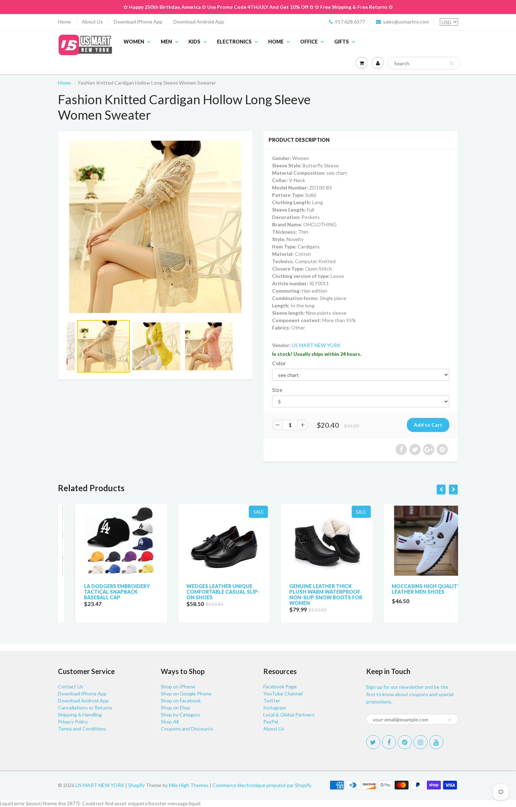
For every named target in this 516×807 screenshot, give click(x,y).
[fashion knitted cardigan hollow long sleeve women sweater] (155, 226)
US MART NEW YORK (316, 345)
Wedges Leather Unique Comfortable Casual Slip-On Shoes (206, 591)
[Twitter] (373, 742)
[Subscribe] (449, 719)
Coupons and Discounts (187, 729)
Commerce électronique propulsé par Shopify (261, 785)
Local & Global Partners (289, 715)
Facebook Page (280, 686)
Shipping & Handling (80, 715)
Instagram (274, 708)
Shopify (136, 785)
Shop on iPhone (178, 686)
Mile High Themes (189, 785)
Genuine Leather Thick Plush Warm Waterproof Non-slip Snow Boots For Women (308, 594)
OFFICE (309, 42)
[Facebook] (389, 742)
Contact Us (70, 686)
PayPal (270, 722)
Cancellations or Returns (85, 708)
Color (279, 363)
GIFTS (341, 42)
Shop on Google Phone (186, 693)
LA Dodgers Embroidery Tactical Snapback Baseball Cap (100, 591)
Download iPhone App (138, 22)
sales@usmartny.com (406, 22)
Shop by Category (180, 715)
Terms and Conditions (82, 729)
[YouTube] (436, 742)
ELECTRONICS (234, 42)
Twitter (271, 700)
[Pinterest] (405, 742)
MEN (166, 42)
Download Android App (198, 22)
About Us (92, 22)
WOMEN (134, 42)
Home (64, 22)
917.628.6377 (350, 22)
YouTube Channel (283, 693)
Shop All (170, 722)
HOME (276, 42)
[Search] (451, 63)
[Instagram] (421, 742)
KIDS (194, 42)
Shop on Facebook (181, 700)
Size (277, 390)
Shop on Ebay (175, 708)
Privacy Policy (73, 722)
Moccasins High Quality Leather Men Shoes (409, 589)
